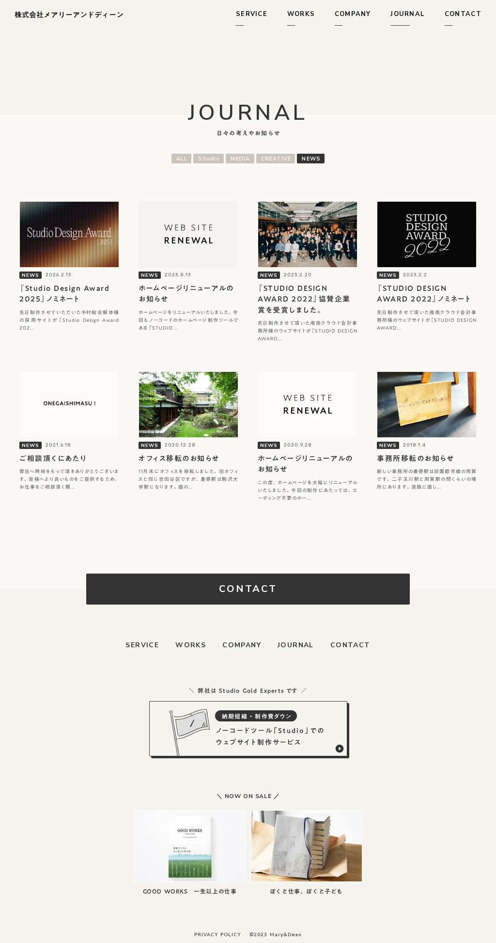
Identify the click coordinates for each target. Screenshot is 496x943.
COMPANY (241, 645)
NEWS (311, 158)
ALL (181, 158)
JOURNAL (296, 645)
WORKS (190, 645)
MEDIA (240, 158)
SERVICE (142, 645)
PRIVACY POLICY (217, 934)
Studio (209, 158)
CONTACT (350, 645)
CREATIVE (276, 158)
